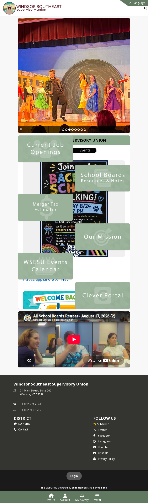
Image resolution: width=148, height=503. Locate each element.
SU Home (24, 423)
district (22, 418)
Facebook (104, 435)
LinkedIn (103, 453)
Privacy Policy (106, 459)
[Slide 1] (63, 129)
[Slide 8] (85, 129)
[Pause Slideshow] (21, 129)
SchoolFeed (100, 487)
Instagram (104, 441)
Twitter (102, 430)
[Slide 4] (72, 129)
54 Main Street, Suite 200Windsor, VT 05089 (35, 392)
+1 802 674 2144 (30, 404)
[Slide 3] (69, 129)
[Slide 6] (78, 129)
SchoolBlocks (80, 487)
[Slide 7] (82, 129)
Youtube (103, 447)
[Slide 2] (66, 129)
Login (74, 476)
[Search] (145, 8)
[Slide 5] (75, 129)
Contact (23, 429)
